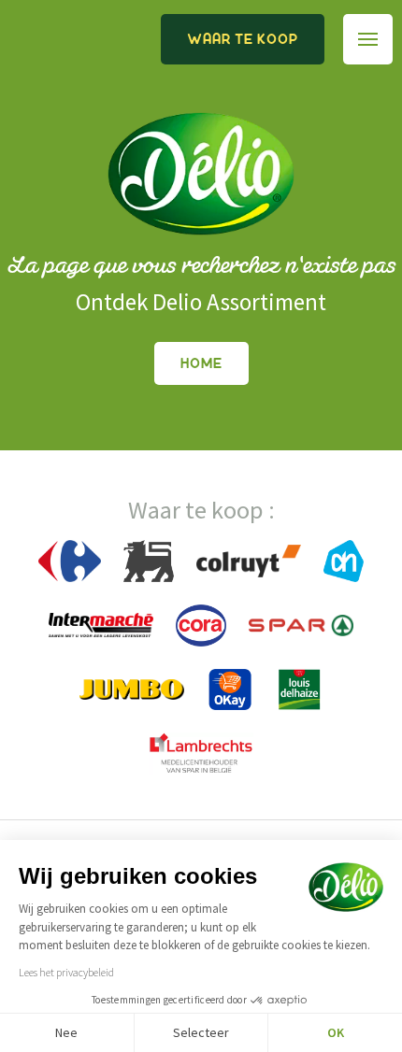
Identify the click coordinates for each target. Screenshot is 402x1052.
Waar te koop (242, 39)
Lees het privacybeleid (66, 972)
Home (201, 363)
